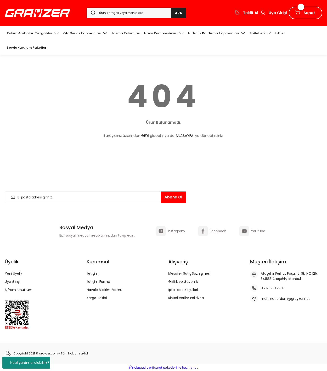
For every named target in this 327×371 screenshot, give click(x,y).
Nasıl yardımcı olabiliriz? (29, 362)
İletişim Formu (98, 281)
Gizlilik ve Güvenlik (183, 281)
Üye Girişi (12, 281)
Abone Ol (173, 197)
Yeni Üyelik (13, 273)
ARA (178, 13)
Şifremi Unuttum (19, 289)
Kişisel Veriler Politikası (186, 298)
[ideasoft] (138, 367)
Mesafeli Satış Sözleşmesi (189, 273)
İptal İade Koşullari (183, 289)
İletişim (92, 273)
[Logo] (37, 13)
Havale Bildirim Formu (104, 289)
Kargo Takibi (97, 298)
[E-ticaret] (163, 367)
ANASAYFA (184, 135)
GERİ (145, 135)
